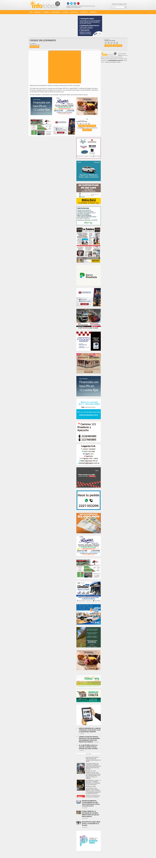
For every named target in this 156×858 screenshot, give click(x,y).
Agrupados (93, 12)
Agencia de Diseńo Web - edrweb (112, 62)
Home (30, 12)
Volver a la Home (34, 46)
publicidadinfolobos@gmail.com (115, 60)
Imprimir (108, 45)
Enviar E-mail (117, 45)
